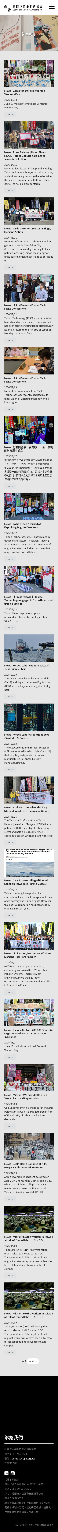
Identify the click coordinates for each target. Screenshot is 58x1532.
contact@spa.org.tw (23, 1458)
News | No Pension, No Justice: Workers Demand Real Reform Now (27, 955)
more (10, 114)
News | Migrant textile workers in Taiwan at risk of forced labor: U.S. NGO (28, 1238)
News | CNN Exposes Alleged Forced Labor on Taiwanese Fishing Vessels (26, 882)
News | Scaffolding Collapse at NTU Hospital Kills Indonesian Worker (25, 1165)
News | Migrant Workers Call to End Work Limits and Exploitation (25, 1096)
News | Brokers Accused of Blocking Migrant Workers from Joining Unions (26, 809)
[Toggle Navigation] (51, 7)
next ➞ (33, 1361)
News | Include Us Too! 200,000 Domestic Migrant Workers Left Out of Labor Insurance (28, 1033)
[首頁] (23, 7)
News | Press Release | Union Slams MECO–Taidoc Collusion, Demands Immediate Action (25, 156)
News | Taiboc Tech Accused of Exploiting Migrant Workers (22, 525)
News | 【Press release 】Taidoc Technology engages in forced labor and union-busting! (28, 600)
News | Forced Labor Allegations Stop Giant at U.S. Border (26, 736)
